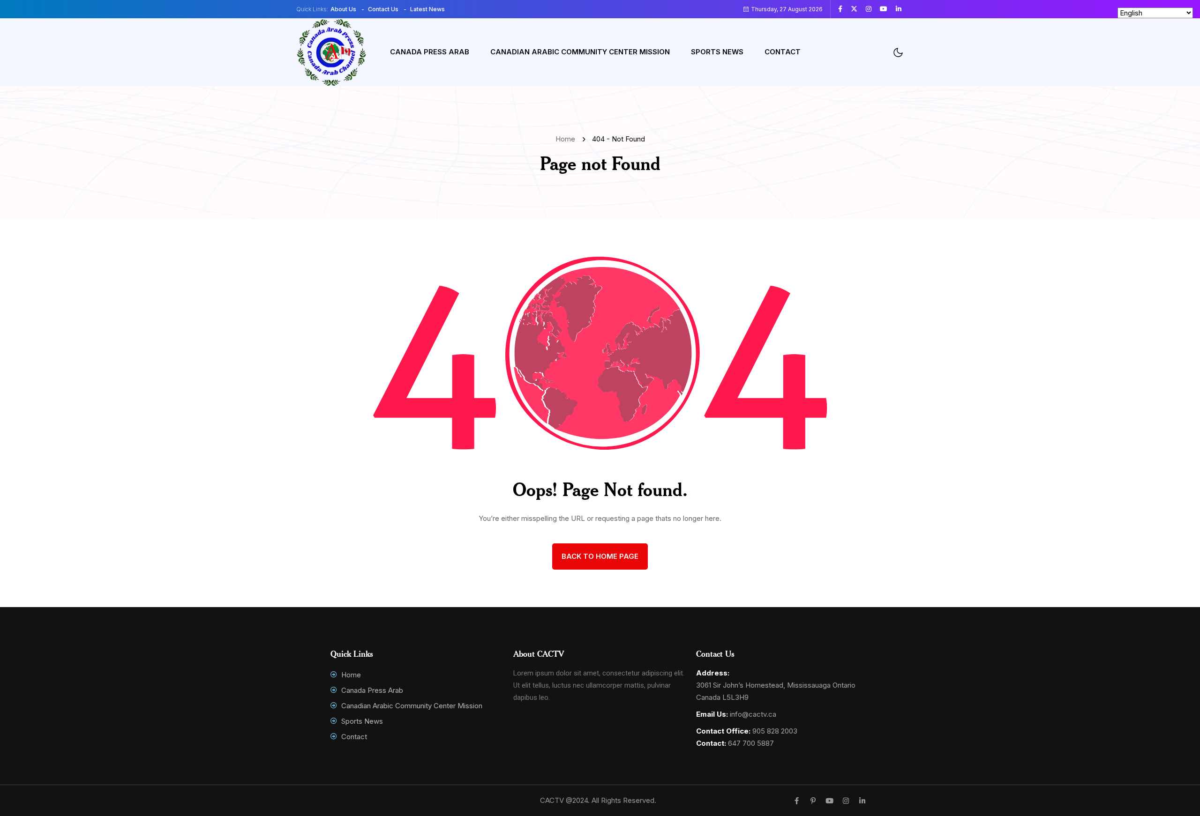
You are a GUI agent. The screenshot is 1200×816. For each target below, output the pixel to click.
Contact (783, 51)
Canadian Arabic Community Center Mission (580, 51)
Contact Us (383, 9)
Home (567, 138)
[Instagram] (845, 800)
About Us (343, 9)
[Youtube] (829, 800)
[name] (843, 9)
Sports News (717, 51)
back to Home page (600, 556)
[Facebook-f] (796, 800)
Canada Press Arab (429, 51)
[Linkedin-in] (862, 800)
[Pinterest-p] (813, 800)
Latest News (427, 9)
